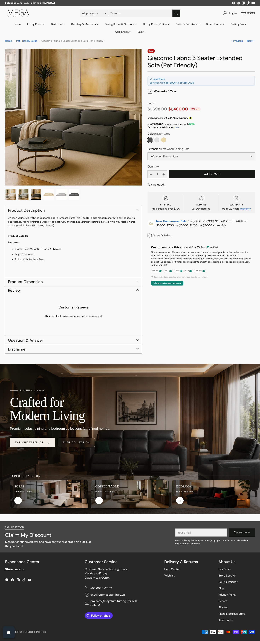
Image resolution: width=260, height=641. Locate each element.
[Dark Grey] (150, 140)
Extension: (168, 149)
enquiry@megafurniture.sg (107, 594)
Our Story (224, 569)
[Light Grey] (157, 140)
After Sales (225, 620)
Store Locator (227, 575)
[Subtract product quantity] (151, 174)
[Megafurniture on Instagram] (243, 3)
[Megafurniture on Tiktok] (248, 3)
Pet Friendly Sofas (26, 40)
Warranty (245, 208)
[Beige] (163, 140)
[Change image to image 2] (23, 194)
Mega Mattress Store (231, 614)
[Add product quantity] (163, 174)
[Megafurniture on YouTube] (253, 3)
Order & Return (162, 235)
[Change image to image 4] (48, 194)
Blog (221, 588)
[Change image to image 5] (61, 194)
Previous (238, 40)
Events (222, 601)
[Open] (9, 632)
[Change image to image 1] (10, 194)
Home (8, 40)
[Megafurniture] (18, 13)
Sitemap (223, 607)
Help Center (172, 569)
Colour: (159, 134)
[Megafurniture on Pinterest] (238, 3)
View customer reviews (167, 283)
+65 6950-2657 (101, 588)
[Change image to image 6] (74, 194)
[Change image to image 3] (36, 194)
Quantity (153, 166)
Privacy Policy (227, 594)
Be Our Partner (228, 582)
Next (250, 40)
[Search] (176, 13)
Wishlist (169, 575)
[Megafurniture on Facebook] (233, 3)
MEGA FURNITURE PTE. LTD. (30, 632)
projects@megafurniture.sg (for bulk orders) (113, 603)
